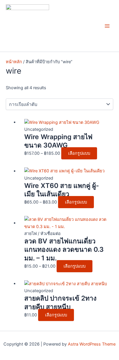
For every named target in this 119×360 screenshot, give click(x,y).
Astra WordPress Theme (92, 344)
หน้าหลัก (14, 61)
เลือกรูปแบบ (79, 153)
